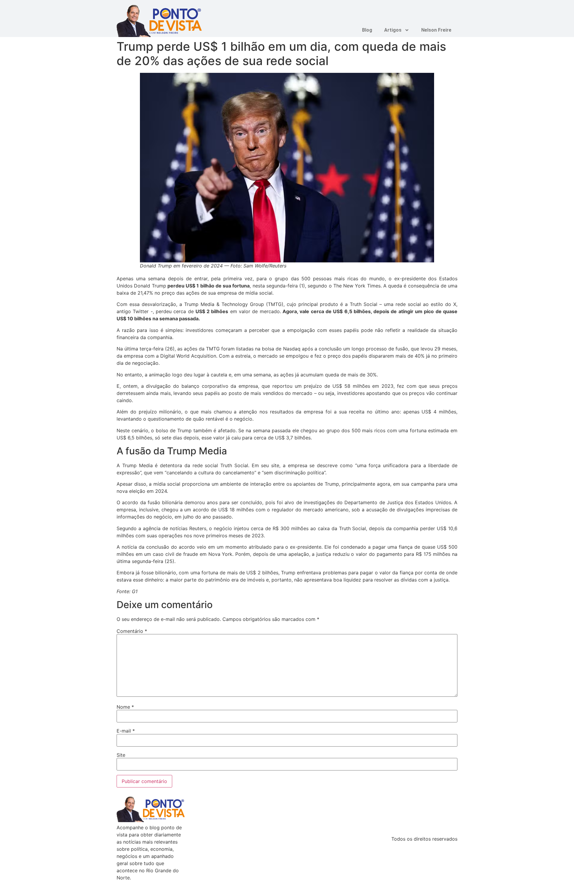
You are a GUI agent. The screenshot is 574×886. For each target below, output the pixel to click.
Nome (125, 707)
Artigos (393, 30)
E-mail (126, 730)
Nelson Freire (436, 30)
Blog (367, 30)
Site (121, 755)
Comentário (132, 631)
